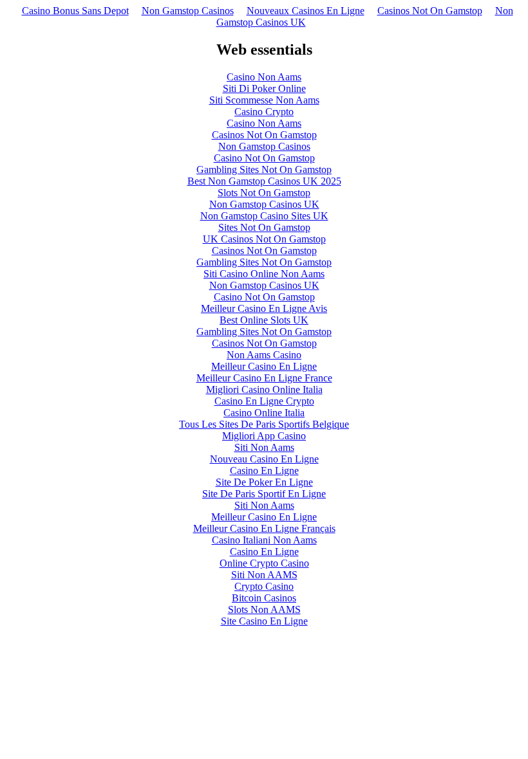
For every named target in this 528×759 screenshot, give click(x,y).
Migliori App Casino (264, 435)
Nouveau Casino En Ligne (264, 458)
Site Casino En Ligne (264, 621)
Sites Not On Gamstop (264, 227)
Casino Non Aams (264, 76)
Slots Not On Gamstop (264, 192)
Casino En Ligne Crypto (264, 401)
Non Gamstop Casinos (188, 10)
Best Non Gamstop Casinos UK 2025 (264, 181)
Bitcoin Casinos (264, 597)
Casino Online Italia (264, 412)
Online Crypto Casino (264, 563)
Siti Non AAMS (264, 574)
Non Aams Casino (264, 354)
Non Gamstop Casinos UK (264, 204)
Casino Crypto (264, 111)
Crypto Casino (264, 586)
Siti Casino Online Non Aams (264, 273)
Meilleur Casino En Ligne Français (264, 528)
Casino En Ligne (264, 470)
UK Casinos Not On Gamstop (264, 238)
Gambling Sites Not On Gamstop (264, 169)
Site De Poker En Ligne (264, 482)
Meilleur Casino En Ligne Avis (264, 308)
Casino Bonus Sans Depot (75, 10)
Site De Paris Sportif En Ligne (264, 493)
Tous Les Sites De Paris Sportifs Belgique (264, 424)
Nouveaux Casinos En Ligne (305, 10)
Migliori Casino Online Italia (264, 389)
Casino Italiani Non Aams (264, 540)
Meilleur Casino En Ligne (264, 366)
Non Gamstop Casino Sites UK (264, 215)
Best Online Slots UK (264, 320)
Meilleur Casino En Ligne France (264, 377)
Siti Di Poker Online (264, 88)
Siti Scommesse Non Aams (264, 100)
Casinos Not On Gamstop (429, 10)
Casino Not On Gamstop (264, 157)
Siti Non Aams (264, 447)
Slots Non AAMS (264, 609)
